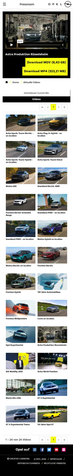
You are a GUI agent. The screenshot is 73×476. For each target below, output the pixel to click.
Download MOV (46, 62)
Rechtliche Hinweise (55, 463)
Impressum (56, 459)
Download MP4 (45, 71)
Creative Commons (19, 458)
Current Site (43, 93)
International (30, 93)
